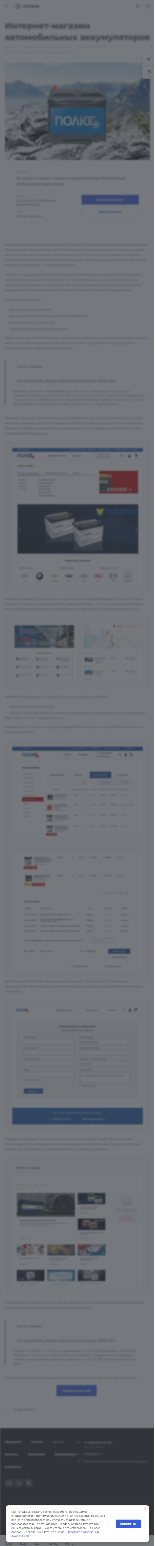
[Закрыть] (145, 1509)
